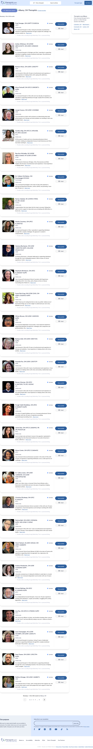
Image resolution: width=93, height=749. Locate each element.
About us (21, 740)
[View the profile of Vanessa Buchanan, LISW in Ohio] (8, 251)
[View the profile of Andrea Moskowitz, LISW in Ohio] (8, 570)
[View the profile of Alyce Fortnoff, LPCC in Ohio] (8, 92)
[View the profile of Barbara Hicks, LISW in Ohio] (8, 71)
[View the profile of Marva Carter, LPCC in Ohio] (8, 455)
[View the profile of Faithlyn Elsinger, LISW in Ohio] (8, 682)
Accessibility (29, 740)
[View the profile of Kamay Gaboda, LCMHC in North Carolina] (8, 203)
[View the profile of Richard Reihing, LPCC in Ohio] (8, 593)
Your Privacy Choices (73, 746)
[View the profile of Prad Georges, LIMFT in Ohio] (8, 28)
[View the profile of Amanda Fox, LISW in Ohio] (8, 366)
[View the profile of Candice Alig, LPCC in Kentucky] (8, 135)
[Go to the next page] (44, 699)
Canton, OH (86, 27)
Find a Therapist (51, 740)
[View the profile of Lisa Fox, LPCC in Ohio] (8, 616)
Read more (29, 33)
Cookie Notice (81, 746)
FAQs (43, 740)
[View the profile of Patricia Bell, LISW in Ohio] (8, 525)
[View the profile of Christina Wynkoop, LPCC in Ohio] (8, 502)
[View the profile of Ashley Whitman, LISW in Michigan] (8, 49)
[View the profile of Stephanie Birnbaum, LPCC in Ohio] (8, 275)
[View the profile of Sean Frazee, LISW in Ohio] (8, 659)
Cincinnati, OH (78, 27)
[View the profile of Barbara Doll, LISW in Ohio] (8, 343)
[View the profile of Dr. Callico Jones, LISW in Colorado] (8, 477)
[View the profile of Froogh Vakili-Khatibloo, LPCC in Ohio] (8, 410)
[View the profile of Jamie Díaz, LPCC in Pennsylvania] (8, 432)
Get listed (88, 3)
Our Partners (61, 740)
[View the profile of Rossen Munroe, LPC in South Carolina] (8, 387)
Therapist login (78, 3)
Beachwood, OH (87, 24)
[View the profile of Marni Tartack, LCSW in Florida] (8, 547)
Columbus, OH (77, 24)
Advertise (37, 740)
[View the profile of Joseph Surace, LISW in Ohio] (8, 115)
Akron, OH (76, 29)
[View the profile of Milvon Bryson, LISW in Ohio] (8, 321)
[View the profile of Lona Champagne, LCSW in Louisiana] (8, 636)
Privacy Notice (86, 726)
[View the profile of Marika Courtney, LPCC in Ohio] (8, 226)
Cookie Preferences (89, 746)
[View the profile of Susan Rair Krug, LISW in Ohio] (8, 298)
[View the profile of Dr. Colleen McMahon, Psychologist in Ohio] (8, 181)
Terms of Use (59, 746)
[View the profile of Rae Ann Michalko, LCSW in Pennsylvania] (8, 158)
